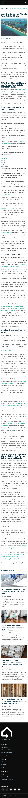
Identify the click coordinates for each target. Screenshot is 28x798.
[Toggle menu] (25, 2)
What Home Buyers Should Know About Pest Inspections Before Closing (13, 628)
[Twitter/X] (10, 789)
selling (10, 92)
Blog (7, 8)
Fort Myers (4, 158)
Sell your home (5, 749)
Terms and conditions (7, 779)
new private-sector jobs (15, 195)
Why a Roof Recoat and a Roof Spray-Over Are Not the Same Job (14, 591)
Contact (3, 764)
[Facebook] (6, 789)
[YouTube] (15, 789)
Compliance (4, 782)
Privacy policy (5, 776)
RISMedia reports (8, 350)
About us (3, 762)
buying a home (21, 89)
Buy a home (4, 747)
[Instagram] (2, 789)
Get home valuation (6, 752)
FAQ (2, 767)
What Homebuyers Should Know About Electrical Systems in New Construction (14, 701)
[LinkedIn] (19, 789)
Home (2, 8)
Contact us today (6, 563)
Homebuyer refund (6, 755)
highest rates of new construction (11, 306)
